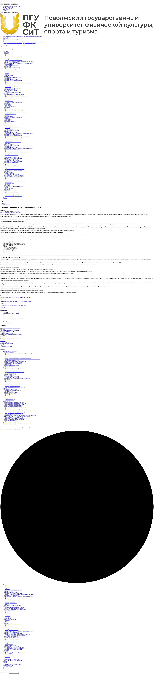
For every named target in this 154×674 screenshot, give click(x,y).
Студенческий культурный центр (12, 130)
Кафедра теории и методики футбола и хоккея (14, 404)
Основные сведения (9, 352)
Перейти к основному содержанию (7, 0)
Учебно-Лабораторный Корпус (11, 389)
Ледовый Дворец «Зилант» (10, 393)
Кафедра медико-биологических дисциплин (14, 414)
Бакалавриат (7, 103)
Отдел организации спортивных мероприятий (14, 169)
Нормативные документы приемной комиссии (14, 94)
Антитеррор (2, 341)
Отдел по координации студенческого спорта (14, 168)
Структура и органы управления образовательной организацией (18, 353)
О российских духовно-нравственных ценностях (10, 337)
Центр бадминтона (9, 396)
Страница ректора (9, 54)
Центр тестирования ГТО (10, 165)
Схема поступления (9, 97)
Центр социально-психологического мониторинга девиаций (17, 136)
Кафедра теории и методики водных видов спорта (15, 408)
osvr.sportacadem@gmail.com (8, 315)
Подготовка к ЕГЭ (9, 101)
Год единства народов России (6, 333)
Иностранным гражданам (10, 106)
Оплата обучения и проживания (11, 139)
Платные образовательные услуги (12, 360)
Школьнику (7, 107)
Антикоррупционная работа (11, 69)
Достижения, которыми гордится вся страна (9, 330)
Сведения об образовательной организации (12, 6)
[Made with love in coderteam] (77, 582)
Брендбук (5, 197)
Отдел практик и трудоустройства (12, 157)
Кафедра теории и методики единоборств (13, 405)
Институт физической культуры (11, 59)
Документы (7, 354)
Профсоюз (7, 184)
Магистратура (8, 104)
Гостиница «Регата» (9, 400)
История (7, 52)
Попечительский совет (10, 385)
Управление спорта (9, 164)
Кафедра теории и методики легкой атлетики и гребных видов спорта (19, 409)
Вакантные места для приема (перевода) (13, 363)
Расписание (7, 128)
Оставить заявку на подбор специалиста (13, 193)
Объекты (7, 171)
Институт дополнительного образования (13, 60)
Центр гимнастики (9, 397)
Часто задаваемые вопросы (10, 98)
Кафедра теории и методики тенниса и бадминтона (15, 407)
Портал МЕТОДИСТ (9, 183)
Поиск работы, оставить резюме (11, 159)
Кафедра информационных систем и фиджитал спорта (16, 421)
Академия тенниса (9, 391)
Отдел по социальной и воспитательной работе (15, 137)
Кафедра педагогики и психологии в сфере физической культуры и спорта (20, 415)
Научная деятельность (9, 64)
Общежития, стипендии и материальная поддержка (15, 96)
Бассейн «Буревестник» (10, 394)
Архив (6, 108)
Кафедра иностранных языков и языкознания (14, 419)
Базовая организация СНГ (8, 7)
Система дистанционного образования (13, 127)
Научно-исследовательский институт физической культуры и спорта (19, 61)
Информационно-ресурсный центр (12, 67)
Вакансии (7, 70)
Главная (4, 203)
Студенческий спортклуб (10, 373)
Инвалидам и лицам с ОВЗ (10, 366)
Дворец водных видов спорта (11, 392)
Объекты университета (10, 68)
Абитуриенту (5, 93)
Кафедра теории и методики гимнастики (13, 406)
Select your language (4, 45)
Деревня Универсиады (10, 399)
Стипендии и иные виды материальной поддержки (15, 361)
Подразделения (6, 204)
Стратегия (7, 55)
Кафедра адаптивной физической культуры (14, 413)
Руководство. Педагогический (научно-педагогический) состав (18, 358)
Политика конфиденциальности (15, 429)
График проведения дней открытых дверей (14, 95)
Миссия (6, 53)
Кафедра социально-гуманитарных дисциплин (15, 418)
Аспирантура (8, 105)
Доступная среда (8, 364)
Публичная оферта (4, 429)
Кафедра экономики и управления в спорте (14, 417)
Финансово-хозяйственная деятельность (13, 362)
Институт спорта (8, 57)
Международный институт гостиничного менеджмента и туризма (18, 63)
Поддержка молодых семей (6, 346)
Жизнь (1, 336)
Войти (4, 670)
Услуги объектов (6, 9)
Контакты (5, 10)
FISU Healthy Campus (7, 8)
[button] (77, 4)
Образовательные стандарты (11, 356)
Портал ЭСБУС (8, 125)
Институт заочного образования (12, 62)
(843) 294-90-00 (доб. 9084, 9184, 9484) (11, 313)
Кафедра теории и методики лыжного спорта (14, 402)
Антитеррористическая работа (11, 138)
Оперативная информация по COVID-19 (13, 56)
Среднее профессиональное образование (13, 102)
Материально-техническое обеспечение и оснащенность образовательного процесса (22, 359)
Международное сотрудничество (12, 65)
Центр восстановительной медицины (13, 390)
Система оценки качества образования (13, 71)
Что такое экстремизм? (5, 342)
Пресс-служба (8, 66)
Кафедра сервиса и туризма (11, 420)
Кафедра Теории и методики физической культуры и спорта (17, 412)
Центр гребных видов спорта (11, 395)
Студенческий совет (9, 129)
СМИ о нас (5, 198)
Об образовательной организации (10, 351)
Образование (8, 355)
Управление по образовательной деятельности (14, 180)
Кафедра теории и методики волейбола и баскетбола (16, 403)
